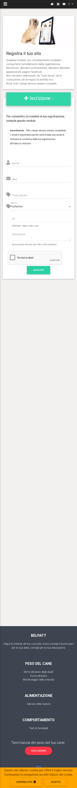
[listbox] (41, 206)
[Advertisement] (38, 456)
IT (69, 4)
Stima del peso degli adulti (38, 671)
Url (13, 218)
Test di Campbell (38, 728)
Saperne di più (24, 782)
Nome (15, 163)
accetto (56, 782)
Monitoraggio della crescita (38, 679)
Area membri (38, 750)
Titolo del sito (19, 195)
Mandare (38, 270)
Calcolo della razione (38, 704)
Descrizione (18, 234)
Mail (14, 179)
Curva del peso (38, 675)
